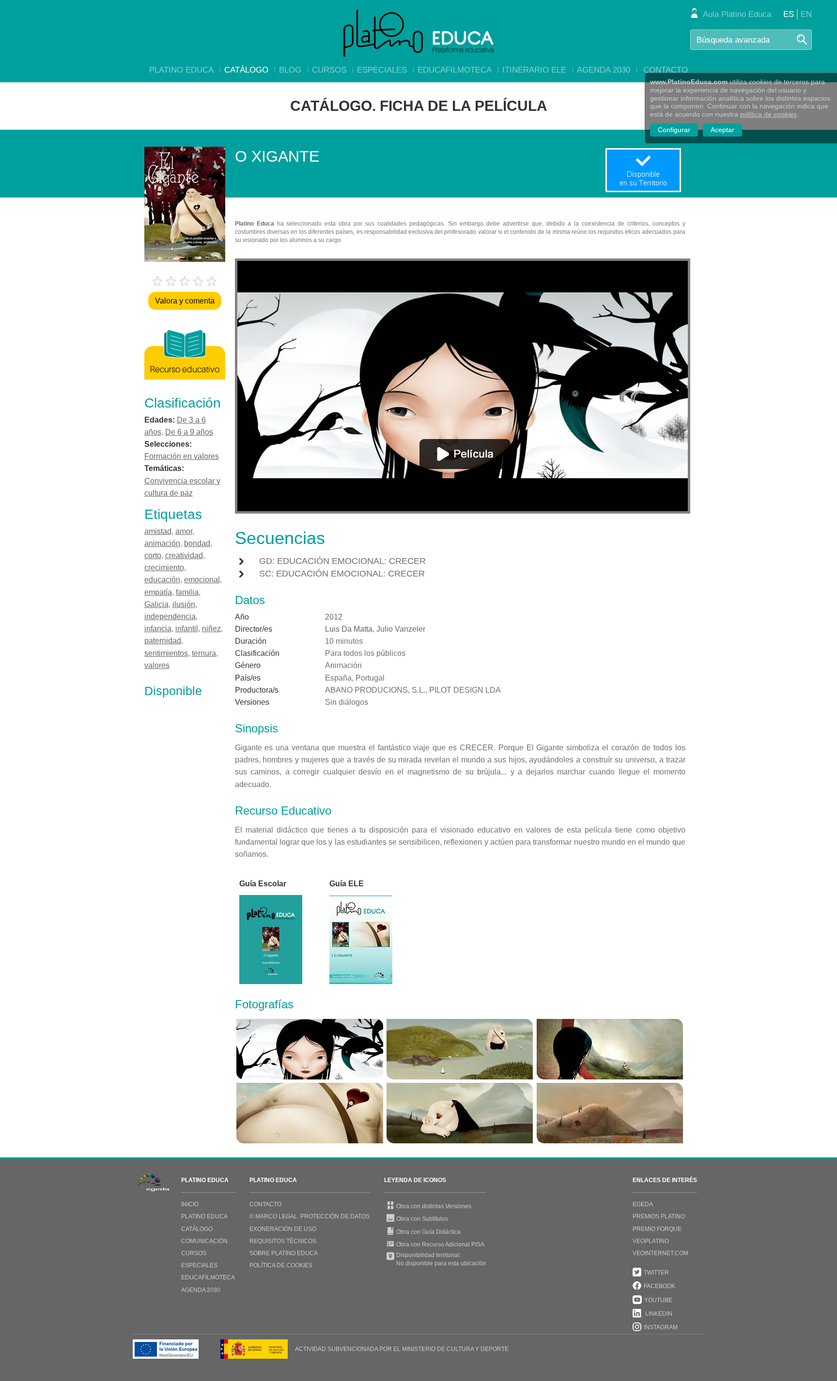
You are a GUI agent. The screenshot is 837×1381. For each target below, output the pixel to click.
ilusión (183, 604)
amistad (157, 531)
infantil (186, 628)
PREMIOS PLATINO (659, 1216)
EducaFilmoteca (455, 70)
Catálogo (246, 70)
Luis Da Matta (348, 629)
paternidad (162, 641)
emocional (202, 580)
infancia (157, 628)
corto (152, 555)
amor (183, 531)
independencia (170, 616)
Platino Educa (181, 70)
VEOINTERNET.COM (660, 1253)
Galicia (156, 604)
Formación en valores (181, 456)
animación (162, 543)
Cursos (329, 70)
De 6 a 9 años (189, 432)
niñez (211, 628)
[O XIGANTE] (309, 1049)
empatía (158, 592)
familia (187, 592)
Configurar (674, 130)
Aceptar (722, 130)
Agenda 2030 (603, 70)
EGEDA (643, 1204)
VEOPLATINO (651, 1241)
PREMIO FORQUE (657, 1229)
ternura (204, 653)
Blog (290, 70)
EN (806, 14)
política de (768, 114)
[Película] (465, 454)
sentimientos (166, 653)
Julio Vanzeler (400, 629)
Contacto (665, 70)
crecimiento (164, 567)
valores (157, 665)
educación (162, 580)
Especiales (382, 70)
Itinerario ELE (534, 70)
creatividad (184, 555)
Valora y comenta (185, 301)
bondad (197, 543)
